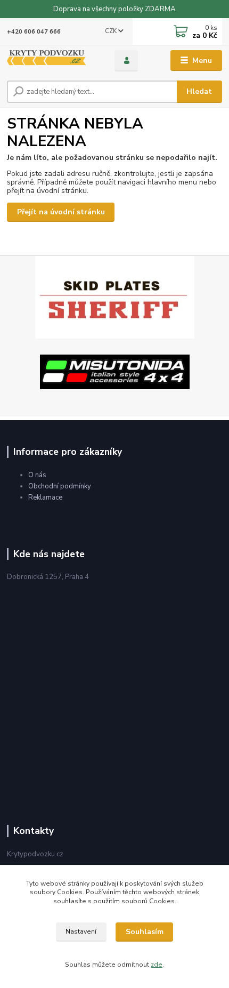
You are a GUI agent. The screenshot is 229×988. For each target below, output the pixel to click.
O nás (37, 475)
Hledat (199, 91)
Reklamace (45, 497)
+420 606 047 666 (34, 32)
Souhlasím (144, 932)
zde (156, 964)
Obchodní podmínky (59, 486)
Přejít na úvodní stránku (61, 212)
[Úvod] (51, 60)
